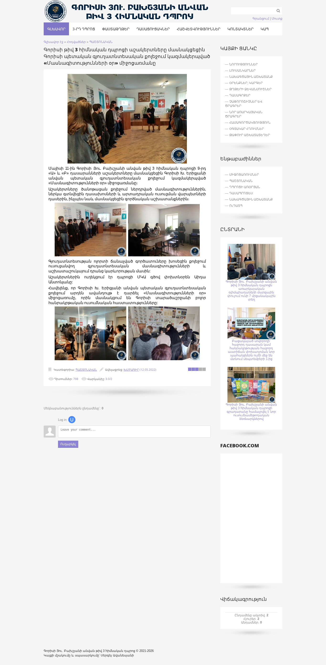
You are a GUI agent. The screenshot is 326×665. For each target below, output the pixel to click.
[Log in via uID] (71, 419)
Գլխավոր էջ (53, 42)
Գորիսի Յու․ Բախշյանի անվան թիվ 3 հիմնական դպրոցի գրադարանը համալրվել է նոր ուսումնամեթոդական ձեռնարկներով (251, 412)
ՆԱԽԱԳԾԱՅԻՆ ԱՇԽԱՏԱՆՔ (251, 199)
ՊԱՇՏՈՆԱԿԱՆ (100, 42)
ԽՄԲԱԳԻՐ (131, 369)
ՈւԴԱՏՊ (235, 205)
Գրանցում (260, 18)
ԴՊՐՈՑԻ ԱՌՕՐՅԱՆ (244, 187)
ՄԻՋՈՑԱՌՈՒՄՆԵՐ (244, 174)
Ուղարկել (68, 444)
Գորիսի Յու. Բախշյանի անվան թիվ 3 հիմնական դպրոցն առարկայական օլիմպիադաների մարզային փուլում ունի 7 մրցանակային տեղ (251, 290)
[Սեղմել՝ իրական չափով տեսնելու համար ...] (127, 162)
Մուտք (277, 18)
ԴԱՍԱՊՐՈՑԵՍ (241, 193)
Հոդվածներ (76, 42)
